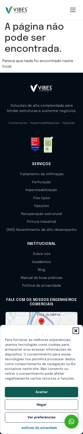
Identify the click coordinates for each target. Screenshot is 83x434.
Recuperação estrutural (41, 214)
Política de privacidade (41, 286)
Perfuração (41, 182)
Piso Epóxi (41, 198)
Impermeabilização (41, 190)
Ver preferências (42, 417)
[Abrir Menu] (72, 10)
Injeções (41, 206)
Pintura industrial (41, 222)
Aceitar (42, 392)
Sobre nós (41, 254)
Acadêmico (41, 262)
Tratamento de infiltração (42, 174)
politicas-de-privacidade (39, 427)
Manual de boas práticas (41, 278)
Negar (42, 404)
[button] (76, 330)
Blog (41, 270)
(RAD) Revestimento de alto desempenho (41, 230)
